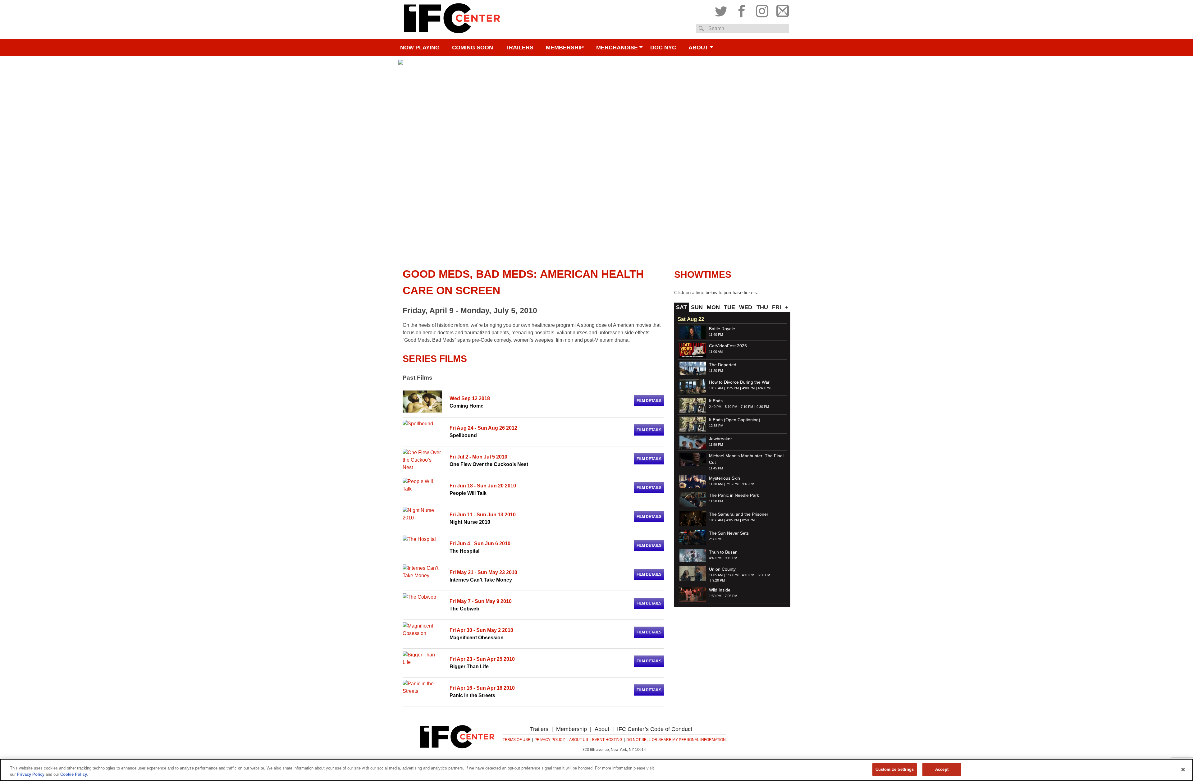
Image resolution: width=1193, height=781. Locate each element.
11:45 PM (716, 468)
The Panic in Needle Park (734, 495)
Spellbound (463, 435)
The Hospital (464, 551)
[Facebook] (741, 9)
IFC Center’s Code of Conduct (654, 729)
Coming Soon (472, 47)
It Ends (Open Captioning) (734, 419)
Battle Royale (722, 328)
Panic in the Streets (472, 695)
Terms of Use (516, 740)
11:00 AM (716, 352)
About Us (578, 740)
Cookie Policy (73, 774)
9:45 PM (748, 484)
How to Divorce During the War (739, 382)
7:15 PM (732, 484)
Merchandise (617, 47)
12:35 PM (716, 425)
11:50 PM (716, 501)
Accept (941, 769)
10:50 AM (716, 520)
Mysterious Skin (724, 478)
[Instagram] (762, 9)
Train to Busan (723, 552)
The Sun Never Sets (729, 533)
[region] (596, 770)
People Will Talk (468, 493)
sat (681, 307)
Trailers (519, 47)
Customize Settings (894, 769)
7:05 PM (731, 596)
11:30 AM (716, 484)
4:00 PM (748, 388)
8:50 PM (748, 520)
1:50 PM (715, 596)
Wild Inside (719, 589)
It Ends (716, 400)
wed (745, 307)
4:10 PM (748, 575)
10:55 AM (716, 388)
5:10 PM (731, 407)
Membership (565, 47)
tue (729, 307)
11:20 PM (716, 370)
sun (697, 307)
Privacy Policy (549, 740)
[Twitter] (723, 9)
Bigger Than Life (469, 666)
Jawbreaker (720, 438)
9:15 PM (731, 558)
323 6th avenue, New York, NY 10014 (614, 749)
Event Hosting (607, 740)
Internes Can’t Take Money (481, 579)
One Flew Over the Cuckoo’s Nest (489, 464)
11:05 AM (716, 575)
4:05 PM (732, 520)
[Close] (1183, 769)
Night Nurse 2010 (470, 522)
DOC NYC (663, 47)
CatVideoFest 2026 (728, 345)
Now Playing (420, 47)
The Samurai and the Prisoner (738, 514)
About (698, 47)
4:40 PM (715, 558)
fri (776, 307)
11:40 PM (716, 334)
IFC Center (452, 19)
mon (713, 307)
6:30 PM (764, 575)
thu (762, 307)
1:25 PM (732, 388)
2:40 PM (715, 407)
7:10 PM (747, 407)
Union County (722, 569)
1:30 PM (732, 575)
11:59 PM (716, 444)
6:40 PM (764, 388)
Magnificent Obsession (477, 637)
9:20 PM (718, 580)
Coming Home (466, 406)
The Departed (722, 364)
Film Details (649, 401)
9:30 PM (762, 407)
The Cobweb (464, 608)
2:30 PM (715, 539)
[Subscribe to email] (781, 9)
